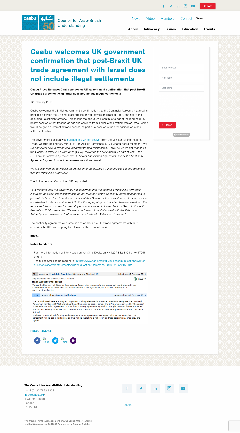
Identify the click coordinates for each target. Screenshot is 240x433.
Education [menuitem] (190, 29)
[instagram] (185, 5)
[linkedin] (178, 5)
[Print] (73, 340)
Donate (207, 6)
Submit (167, 125)
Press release (40, 330)
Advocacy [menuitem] (152, 29)
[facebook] (163, 5)
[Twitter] (55, 340)
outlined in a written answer (84, 140)
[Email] (64, 340)
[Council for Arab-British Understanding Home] (38, 22)
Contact (186, 18)
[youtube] (192, 5)
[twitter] (170, 5)
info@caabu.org (34, 394)
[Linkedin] (46, 340)
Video (150, 18)
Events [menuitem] (209, 29)
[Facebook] (37, 340)
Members (168, 18)
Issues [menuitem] (171, 29)
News (136, 18)
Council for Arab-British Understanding (79, 23)
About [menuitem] (133, 29)
